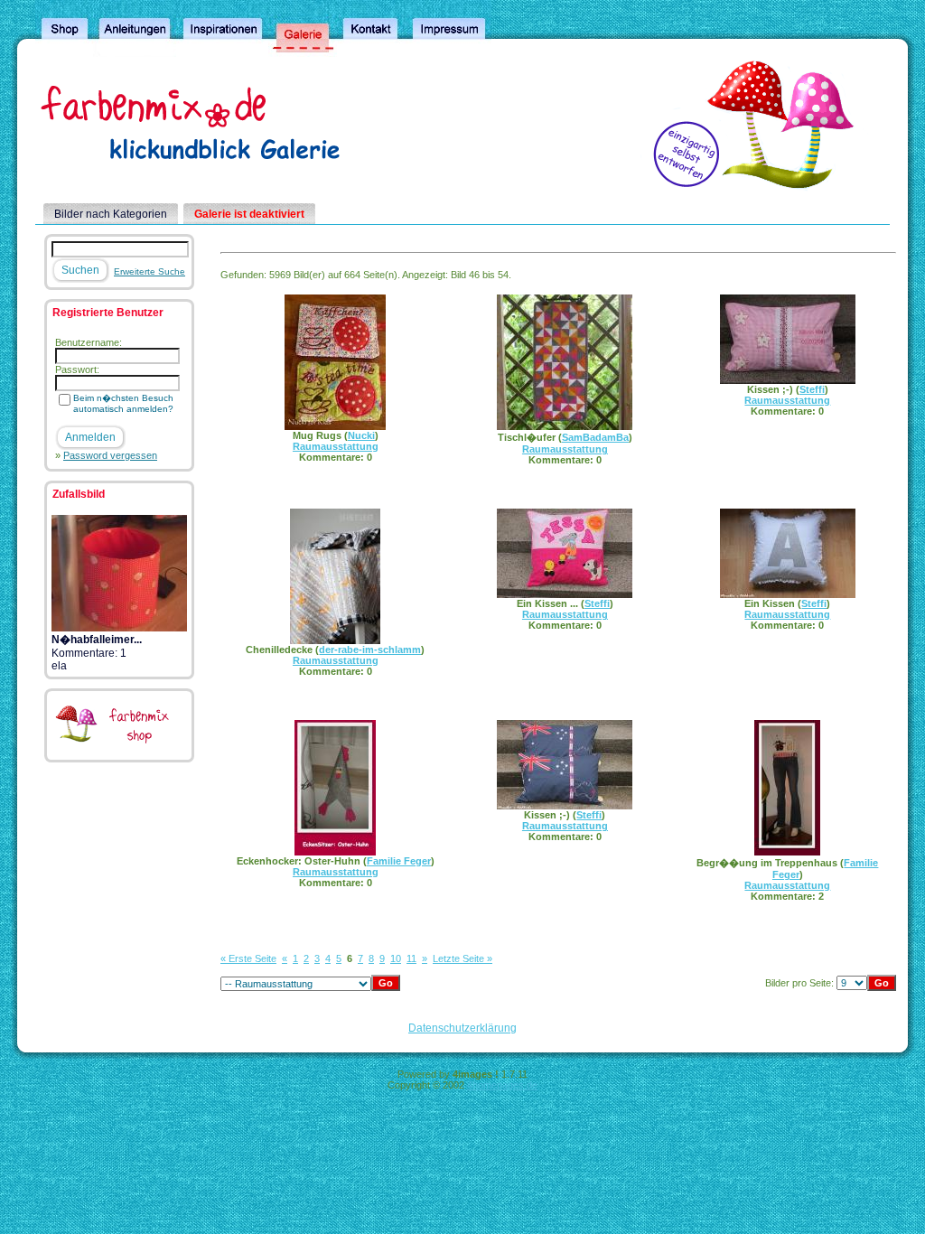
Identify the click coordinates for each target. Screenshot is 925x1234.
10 (395, 958)
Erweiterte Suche (149, 271)
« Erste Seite (248, 958)
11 (411, 958)
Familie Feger (399, 860)
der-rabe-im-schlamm (370, 649)
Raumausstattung (335, 446)
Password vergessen (110, 455)
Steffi (812, 389)
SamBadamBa (595, 437)
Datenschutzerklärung (462, 1028)
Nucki (361, 435)
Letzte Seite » (462, 958)
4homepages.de (502, 1085)
